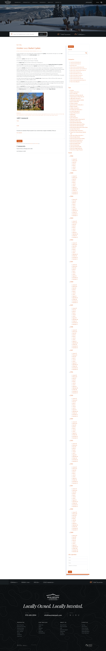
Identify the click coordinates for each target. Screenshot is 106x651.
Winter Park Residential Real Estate (45, 114)
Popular (36, 582)
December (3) (75, 369)
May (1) (73, 271)
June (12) (74, 520)
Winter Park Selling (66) (74, 81)
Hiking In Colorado (73, 106)
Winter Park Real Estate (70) (75, 76)
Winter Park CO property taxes (76, 141)
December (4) (75, 193)
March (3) (74, 288)
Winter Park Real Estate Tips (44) (76, 78)
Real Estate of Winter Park (23, 51)
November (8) (75, 528)
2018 (71, 327)
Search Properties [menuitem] (20, 625)
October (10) (74, 548)
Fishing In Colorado (74, 103)
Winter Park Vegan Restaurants (76, 148)
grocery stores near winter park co (76, 104)
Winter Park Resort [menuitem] (85, 633)
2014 (71, 419)
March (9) (74, 446)
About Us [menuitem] (50, 2)
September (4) (75, 456)
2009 (71, 532)
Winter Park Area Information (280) (77, 67)
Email (18, 125)
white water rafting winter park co (76, 135)
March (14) (74, 515)
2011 (71, 486)
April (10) (74, 517)
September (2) (75, 342)
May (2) (73, 204)
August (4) (74, 187)
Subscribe (71, 46)
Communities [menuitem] (26, 2)
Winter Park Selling (21, 114)
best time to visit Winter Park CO (76, 95)
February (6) (74, 490)
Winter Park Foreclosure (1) (75, 72)
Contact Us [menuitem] (58, 2)
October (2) (74, 255)
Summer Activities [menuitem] (85, 629)
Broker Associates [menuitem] (63, 626)
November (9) (75, 504)
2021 (71, 261)
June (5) (74, 314)
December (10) (75, 551)
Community (14, 582)
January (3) (74, 159)
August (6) (74, 409)
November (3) (75, 192)
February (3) (74, 160)
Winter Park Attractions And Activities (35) (78, 68)
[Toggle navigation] (99, 2)
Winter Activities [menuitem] (85, 628)
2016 (71, 372)
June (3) (74, 184)
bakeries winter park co (74, 92)
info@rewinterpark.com (53, 615)
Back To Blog (19, 44)
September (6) (75, 411)
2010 (71, 509)
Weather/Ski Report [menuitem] (85, 631)
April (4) (74, 164)
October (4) (74, 458)
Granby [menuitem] (40, 629)
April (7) (73, 471)
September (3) (75, 234)
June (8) (74, 451)
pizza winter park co (74, 117)
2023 (71, 218)
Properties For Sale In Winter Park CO (77, 119)
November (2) (75, 257)
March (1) (74, 179)
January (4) (74, 221)
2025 (71, 173)
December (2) (75, 302)
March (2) (74, 162)
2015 (71, 395)
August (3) (74, 170)
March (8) (74, 537)
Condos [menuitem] (18, 633)
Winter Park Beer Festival (75, 137)
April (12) (74, 538)
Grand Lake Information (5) (75, 62)
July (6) (73, 521)
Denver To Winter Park (74, 101)
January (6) (74, 421)
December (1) (74, 215)
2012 (71, 464)
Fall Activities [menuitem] (84, 626)
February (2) (74, 199)
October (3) (74, 299)
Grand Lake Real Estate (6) (75, 63)
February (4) (74, 355)
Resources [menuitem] (42, 2)
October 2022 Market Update (29, 48)
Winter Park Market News (40, 115)
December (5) (75, 392)
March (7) (74, 378)
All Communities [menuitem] (42, 633)
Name (18, 120)
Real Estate (56, 114)
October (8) (74, 526)
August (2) (74, 209)
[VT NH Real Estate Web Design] (89, 645)
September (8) (75, 525)
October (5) (74, 366)
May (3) (73, 182)
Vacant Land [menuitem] (19, 636)
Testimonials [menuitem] (62, 631)
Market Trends (73, 116)
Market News (72, 114)
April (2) (73, 180)
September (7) (75, 188)
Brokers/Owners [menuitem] (63, 625)
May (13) (74, 540)
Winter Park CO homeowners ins (76, 140)
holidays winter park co (74, 108)
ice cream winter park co (75, 111)
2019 (71, 305)
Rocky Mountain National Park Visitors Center (79, 127)
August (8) (74, 454)
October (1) (74, 190)
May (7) (73, 473)
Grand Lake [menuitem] (41, 631)
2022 (71, 240)
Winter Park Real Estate (30, 115)
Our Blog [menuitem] (62, 633)
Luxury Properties (48, 582)
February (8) (74, 513)
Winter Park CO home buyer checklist (77, 138)
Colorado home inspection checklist (77, 100)
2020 (71, 282)
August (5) (74, 232)
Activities (72, 90)
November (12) (75, 550)
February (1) (74, 468)
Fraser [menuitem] (40, 626)
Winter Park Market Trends (52, 115)
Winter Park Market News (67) (76, 73)
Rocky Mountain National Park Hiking (77, 124)
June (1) (73, 205)
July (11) (73, 408)
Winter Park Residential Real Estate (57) (78, 80)
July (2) (73, 185)
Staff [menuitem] (61, 628)
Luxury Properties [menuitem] (20, 629)
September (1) (75, 210)
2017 (71, 350)
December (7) (75, 529)
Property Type (25, 582)
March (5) (74, 492)
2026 (71, 156)
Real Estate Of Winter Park (75, 120)
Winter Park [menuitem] (41, 625)
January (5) (74, 443)
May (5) (73, 249)
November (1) (75, 213)
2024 (71, 196)
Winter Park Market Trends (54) (76, 75)
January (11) (74, 512)
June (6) (74, 542)
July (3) (73, 168)
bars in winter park (73, 93)
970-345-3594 (89, 2)
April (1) (73, 358)
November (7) (75, 414)
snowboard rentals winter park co (76, 130)
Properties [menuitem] (17, 2)
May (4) (73, 165)
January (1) (74, 176)
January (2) (74, 243)
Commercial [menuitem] (19, 634)
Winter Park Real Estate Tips (31, 114)
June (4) (74, 383)
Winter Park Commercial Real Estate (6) (78, 70)
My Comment (19, 132)
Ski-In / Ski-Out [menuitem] (20, 631)
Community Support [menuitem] (64, 629)
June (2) (73, 167)
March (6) (74, 470)
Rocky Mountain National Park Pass (77, 125)
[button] (42, 34)
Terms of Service (36, 143)
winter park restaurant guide (75, 146)
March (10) (74, 246)
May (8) (73, 381)
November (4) (75, 367)
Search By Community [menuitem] (21, 626)
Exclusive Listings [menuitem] (20, 628)
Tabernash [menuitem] (41, 628)
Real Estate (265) (73, 65)
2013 (71, 440)
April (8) (74, 493)
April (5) (74, 380)
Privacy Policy (31, 143)
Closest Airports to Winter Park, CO (77, 96)
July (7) (73, 453)
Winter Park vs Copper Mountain (76, 149)
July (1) (73, 252)
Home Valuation (97, 582)
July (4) (73, 230)
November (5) (75, 459)
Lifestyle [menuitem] (34, 2)
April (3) (73, 311)
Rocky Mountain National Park (76, 122)
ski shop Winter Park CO (75, 129)
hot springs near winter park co (76, 109)
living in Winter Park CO (74, 112)
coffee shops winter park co (75, 98)
